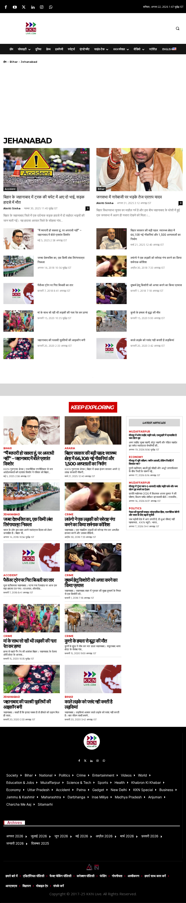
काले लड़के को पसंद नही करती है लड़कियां (152, 340)
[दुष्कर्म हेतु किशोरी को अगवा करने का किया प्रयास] (111, 293)
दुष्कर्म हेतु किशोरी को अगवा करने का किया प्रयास (156, 285)
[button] (177, 28)
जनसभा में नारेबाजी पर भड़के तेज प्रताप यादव (129, 197)
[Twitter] (23, 7)
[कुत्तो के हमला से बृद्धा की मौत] (111, 320)
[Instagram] (42, 7)
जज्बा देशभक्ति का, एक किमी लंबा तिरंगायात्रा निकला (27, 521)
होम (5, 61)
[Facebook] (5, 7)
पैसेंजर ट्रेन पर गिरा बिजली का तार (55, 285)
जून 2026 (61, 836)
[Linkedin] (33, 7)
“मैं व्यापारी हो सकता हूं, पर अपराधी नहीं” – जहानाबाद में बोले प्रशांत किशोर (28, 458)
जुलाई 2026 (39, 836)
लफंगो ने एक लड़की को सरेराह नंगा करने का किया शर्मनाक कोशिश (90, 521)
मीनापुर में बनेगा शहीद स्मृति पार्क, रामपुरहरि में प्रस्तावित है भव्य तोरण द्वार (153, 436)
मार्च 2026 (127, 836)
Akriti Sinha (12, 208)
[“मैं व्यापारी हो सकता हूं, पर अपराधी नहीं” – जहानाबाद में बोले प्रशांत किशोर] (18, 238)
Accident (10, 189)
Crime (69, 514)
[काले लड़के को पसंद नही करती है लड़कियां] (111, 348)
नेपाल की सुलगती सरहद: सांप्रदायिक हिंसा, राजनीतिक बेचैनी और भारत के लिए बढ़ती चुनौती (154, 513)
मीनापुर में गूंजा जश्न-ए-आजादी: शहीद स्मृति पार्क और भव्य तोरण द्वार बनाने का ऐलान (153, 488)
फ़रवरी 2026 (149, 836)
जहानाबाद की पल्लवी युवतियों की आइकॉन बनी (61, 340)
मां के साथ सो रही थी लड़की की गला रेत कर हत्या (63, 312)
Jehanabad (11, 514)
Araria (70, 448)
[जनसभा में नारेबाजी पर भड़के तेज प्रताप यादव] (139, 169)
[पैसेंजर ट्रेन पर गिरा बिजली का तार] (18, 293)
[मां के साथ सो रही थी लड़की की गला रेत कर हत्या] (18, 320)
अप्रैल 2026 (104, 836)
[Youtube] (14, 7)
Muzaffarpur (139, 431)
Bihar (14, 61)
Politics (135, 508)
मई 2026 (82, 836)
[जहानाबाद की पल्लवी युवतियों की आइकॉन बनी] (18, 348)
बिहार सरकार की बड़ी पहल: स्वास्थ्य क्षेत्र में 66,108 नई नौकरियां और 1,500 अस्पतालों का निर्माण (156, 235)
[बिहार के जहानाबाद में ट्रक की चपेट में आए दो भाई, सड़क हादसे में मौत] (46, 169)
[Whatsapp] (50, 7)
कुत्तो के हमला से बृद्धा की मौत (145, 312)
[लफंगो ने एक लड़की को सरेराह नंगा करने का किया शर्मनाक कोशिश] (111, 266)
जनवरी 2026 (15, 843)
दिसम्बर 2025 (40, 843)
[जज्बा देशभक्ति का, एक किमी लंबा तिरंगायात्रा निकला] (18, 266)
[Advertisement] (121, 27)
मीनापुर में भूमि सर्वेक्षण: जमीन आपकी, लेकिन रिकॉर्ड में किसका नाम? (151, 462)
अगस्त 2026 (14, 836)
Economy (136, 457)
